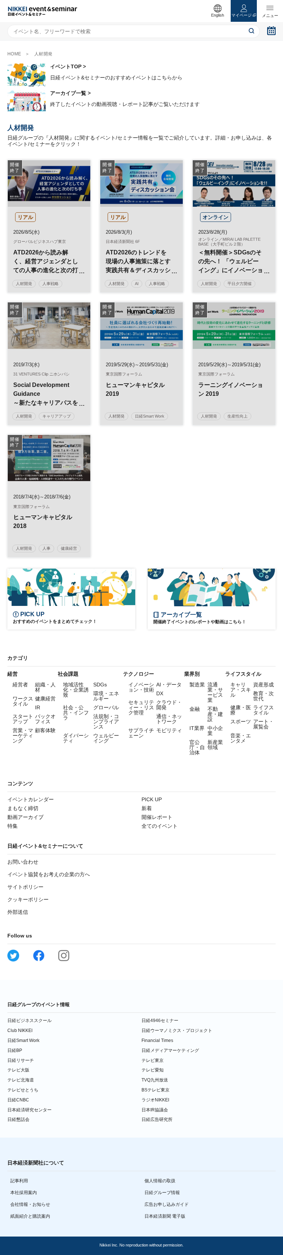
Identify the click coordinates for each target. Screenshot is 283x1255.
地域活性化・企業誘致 (76, 690)
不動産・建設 (215, 714)
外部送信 (17, 912)
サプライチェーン (141, 732)
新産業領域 (215, 744)
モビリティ (169, 730)
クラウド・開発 (169, 704)
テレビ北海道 (20, 1080)
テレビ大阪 (18, 1070)
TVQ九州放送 (155, 1080)
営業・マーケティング (23, 735)
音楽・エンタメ (240, 738)
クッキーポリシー (28, 899)
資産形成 (263, 684)
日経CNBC (18, 1100)
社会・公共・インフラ (76, 712)
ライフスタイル (263, 710)
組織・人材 (45, 687)
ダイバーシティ (76, 738)
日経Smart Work (23, 1040)
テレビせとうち (22, 1090)
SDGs (100, 684)
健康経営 (45, 699)
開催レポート (157, 817)
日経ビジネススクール (29, 1020)
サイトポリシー (25, 887)
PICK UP (152, 799)
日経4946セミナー (160, 1020)
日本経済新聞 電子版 (164, 1216)
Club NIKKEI (19, 1030)
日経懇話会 (18, 1119)
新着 (147, 808)
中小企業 (215, 730)
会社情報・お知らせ (30, 1204)
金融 (194, 709)
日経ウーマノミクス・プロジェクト (177, 1030)
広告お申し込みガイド (166, 1204)
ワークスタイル (23, 701)
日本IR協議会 (155, 1109)
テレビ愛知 (153, 1070)
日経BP (14, 1050)
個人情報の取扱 (159, 1180)
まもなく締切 (22, 808)
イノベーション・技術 (141, 687)
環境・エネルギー (106, 696)
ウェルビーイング (106, 738)
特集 (12, 826)
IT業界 (197, 728)
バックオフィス (45, 718)
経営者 (20, 684)
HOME (14, 53)
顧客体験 (45, 730)
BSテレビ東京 (156, 1090)
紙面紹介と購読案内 (30, 1216)
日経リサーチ (20, 1060)
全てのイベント (160, 826)
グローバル (106, 707)
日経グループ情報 (162, 1192)
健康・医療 (240, 710)
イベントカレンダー (30, 799)
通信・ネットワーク (169, 718)
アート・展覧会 (263, 724)
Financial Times (157, 1040)
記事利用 (19, 1180)
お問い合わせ (22, 862)
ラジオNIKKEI (155, 1100)
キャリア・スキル (240, 690)
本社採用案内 (23, 1192)
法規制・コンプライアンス (106, 721)
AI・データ (169, 684)
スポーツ (240, 721)
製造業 (197, 684)
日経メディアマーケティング (170, 1050)
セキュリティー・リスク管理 (141, 707)
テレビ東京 (153, 1060)
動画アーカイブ (25, 817)
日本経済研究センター (29, 1109)
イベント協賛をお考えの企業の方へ (48, 874)
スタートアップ (23, 718)
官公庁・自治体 (197, 747)
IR (37, 707)
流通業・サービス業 (215, 692)
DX (159, 693)
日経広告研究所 (157, 1119)
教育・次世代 (263, 696)
